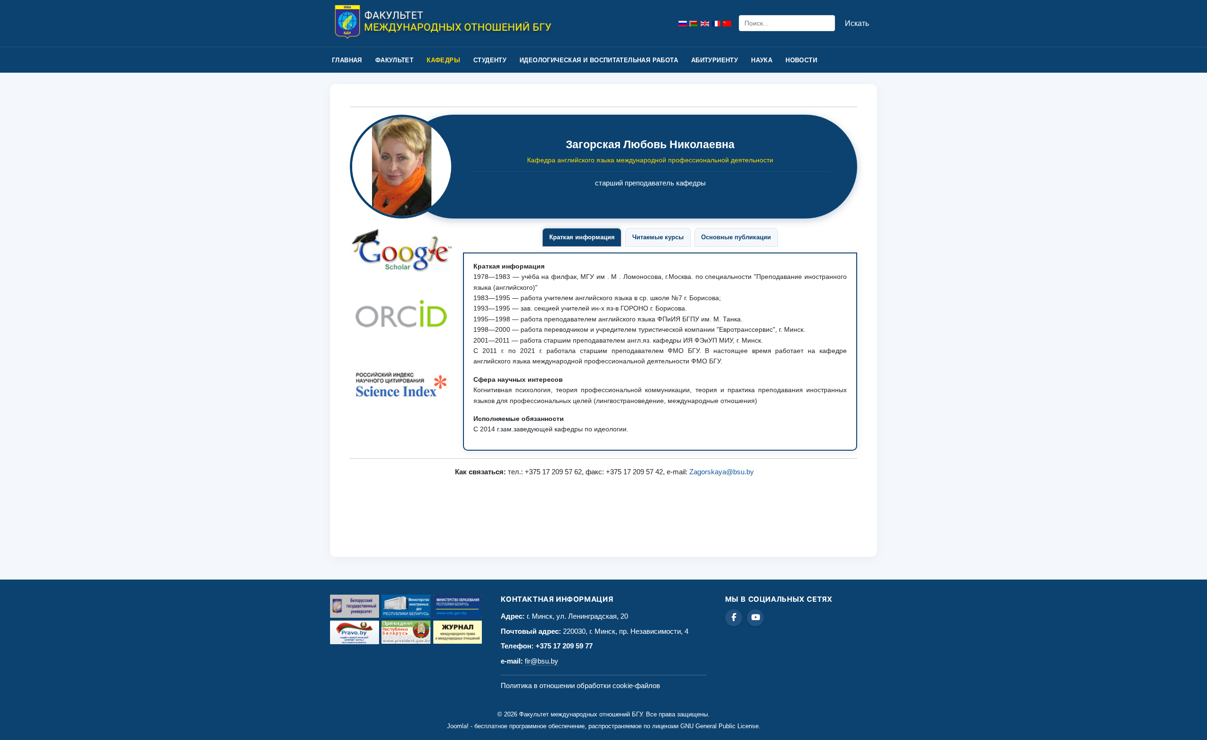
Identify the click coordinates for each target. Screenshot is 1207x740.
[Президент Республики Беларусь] (405, 632)
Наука (761, 60)
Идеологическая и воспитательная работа (599, 60)
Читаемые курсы (658, 237)
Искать (857, 23)
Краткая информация (582, 237)
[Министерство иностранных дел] (405, 606)
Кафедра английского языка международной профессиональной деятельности (650, 160)
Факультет (394, 60)
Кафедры (443, 60)
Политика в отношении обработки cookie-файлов (580, 685)
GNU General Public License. (720, 726)
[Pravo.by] (354, 632)
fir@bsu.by (541, 661)
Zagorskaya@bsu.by (721, 472)
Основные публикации (736, 237)
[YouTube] (755, 617)
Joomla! (458, 726)
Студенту (489, 60)
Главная (347, 60)
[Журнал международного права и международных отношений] (457, 632)
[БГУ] (354, 606)
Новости (801, 60)
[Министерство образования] (457, 606)
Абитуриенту (714, 60)
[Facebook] (733, 617)
